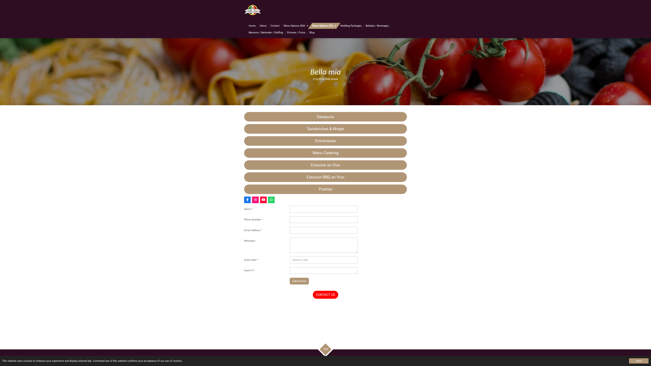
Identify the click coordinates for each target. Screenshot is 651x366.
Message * (250, 240)
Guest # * (249, 270)
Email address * (253, 230)
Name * (248, 209)
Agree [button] (639, 361)
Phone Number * (253, 219)
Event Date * (251, 259)
